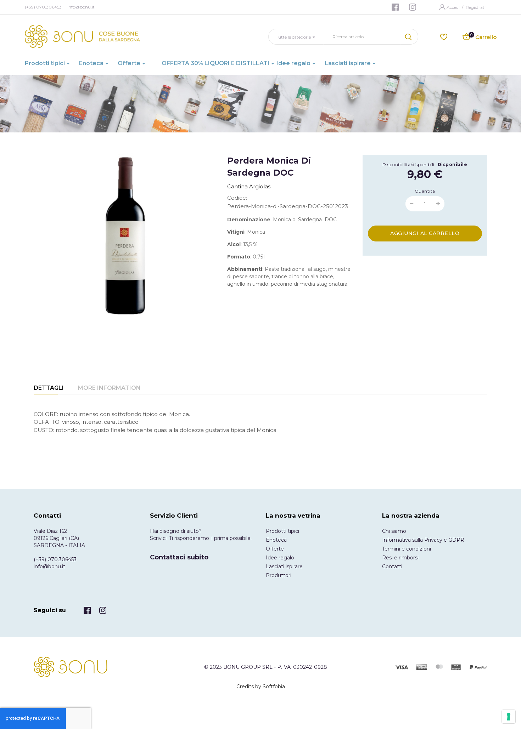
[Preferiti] (443, 36)
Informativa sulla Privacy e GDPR (423, 540)
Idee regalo (280, 557)
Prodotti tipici (282, 531)
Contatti (392, 566)
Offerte (275, 549)
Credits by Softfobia (260, 686)
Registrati (476, 7)
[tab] (49, 388)
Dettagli (49, 388)
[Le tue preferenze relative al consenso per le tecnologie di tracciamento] (508, 716)
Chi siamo (394, 531)
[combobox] (361, 37)
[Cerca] (409, 37)
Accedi (454, 7)
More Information (109, 388)
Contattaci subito (179, 557)
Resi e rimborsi (400, 557)
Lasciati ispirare (284, 566)
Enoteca (276, 540)
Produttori (278, 575)
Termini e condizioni (406, 549)
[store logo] (82, 36)
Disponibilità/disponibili (408, 164)
